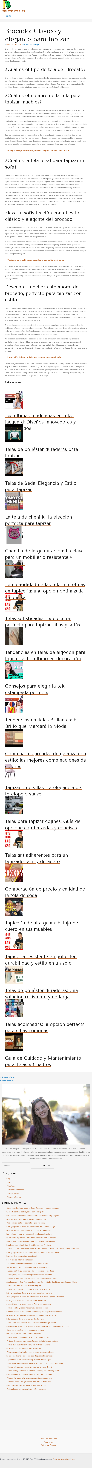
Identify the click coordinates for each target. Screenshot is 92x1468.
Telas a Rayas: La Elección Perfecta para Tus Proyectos (28, 1289)
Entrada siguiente (8, 1080)
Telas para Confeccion (15, 1190)
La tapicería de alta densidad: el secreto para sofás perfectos (30, 1356)
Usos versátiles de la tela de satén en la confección (26, 1219)
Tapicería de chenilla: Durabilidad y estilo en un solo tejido (28, 1360)
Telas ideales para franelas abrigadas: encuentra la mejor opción (31, 1323)
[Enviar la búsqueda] (35, 1166)
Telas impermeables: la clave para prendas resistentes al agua (30, 1352)
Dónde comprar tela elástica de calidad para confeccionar (28, 1245)
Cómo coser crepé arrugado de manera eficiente (25, 1330)
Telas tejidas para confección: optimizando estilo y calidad (29, 1275)
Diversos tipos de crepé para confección (22, 1256)
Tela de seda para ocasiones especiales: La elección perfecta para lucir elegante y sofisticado (42, 1249)
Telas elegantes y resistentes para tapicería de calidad (27, 1308)
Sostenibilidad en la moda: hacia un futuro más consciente (28, 1304)
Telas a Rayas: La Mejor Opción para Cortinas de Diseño (28, 1345)
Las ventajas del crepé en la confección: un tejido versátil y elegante (32, 1216)
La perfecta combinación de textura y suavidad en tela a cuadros (31, 1315)
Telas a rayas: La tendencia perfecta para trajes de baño (28, 1337)
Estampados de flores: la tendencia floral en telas (25, 1319)
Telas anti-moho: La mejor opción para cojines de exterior (28, 1382)
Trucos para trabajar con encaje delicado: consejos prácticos (30, 1271)
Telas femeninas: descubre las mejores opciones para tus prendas (31, 1278)
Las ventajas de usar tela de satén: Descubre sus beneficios (29, 1234)
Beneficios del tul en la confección (19, 1260)
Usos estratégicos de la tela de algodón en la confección (28, 1230)
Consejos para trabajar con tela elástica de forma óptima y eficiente (32, 1253)
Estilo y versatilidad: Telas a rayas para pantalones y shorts (29, 1293)
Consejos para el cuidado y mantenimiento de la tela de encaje (30, 1227)
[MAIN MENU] (8, 16)
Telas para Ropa (12, 1193)
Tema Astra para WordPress (64, 1459)
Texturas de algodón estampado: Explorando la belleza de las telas (32, 1341)
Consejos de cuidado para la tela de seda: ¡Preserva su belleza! (30, 1241)
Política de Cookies (48, 1445)
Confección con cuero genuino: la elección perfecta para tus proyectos (34, 1312)
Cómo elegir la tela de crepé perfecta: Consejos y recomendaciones (32, 1208)
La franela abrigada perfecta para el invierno (23, 1349)
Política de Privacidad (48, 1439)
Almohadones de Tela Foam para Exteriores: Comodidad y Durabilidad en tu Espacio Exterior (42, 1282)
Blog (8, 1179)
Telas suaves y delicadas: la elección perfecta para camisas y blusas (33, 1371)
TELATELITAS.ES (13, 11)
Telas (8, 1182)
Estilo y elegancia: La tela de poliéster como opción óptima (29, 1374)
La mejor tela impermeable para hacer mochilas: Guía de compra (31, 1238)
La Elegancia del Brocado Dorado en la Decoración (26, 1301)
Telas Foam (10, 1186)
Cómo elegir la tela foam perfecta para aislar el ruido (26, 1385)
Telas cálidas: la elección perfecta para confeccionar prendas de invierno (34, 1363)
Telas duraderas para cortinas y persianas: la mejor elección (29, 1367)
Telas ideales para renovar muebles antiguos (23, 1286)
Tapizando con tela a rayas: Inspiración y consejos (26, 1389)
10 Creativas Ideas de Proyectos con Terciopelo (25, 1212)
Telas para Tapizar (13, 44)
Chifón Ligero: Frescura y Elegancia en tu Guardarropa (27, 1267)
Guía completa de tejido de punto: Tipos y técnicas (26, 1223)
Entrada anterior (7, 1077)
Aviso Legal (48, 1442)
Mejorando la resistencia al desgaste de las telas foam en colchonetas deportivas (37, 1326)
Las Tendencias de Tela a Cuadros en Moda (23, 1334)
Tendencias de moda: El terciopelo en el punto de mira (27, 1264)
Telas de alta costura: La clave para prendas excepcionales (29, 1378)
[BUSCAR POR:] (20, 1166)
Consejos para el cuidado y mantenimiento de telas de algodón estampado (35, 1297)
